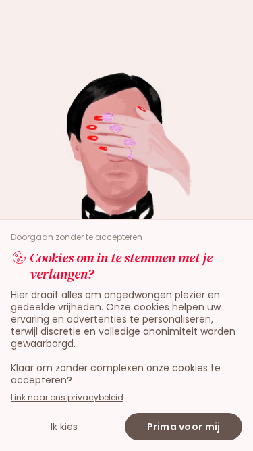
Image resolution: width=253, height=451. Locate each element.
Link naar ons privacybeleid (67, 397)
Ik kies (64, 426)
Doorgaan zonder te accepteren (76, 237)
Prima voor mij (184, 426)
